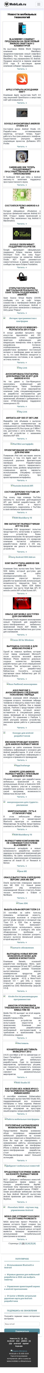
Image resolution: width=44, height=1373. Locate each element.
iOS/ (18, 1341)
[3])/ (10, 1343)
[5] (31, 1243)
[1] (20, 1243)
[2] (22, 1338)
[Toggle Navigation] (38, 4)
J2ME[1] (24, 1341)
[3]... (26, 1338)
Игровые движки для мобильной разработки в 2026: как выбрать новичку (22, 1277)
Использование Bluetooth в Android (19, 1266)
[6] (34, 1243)
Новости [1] (15, 1338)
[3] (26, 1243)
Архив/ (26, 1343)
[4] (29, 1243)
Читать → (22, 69)
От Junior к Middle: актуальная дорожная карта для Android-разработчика (20, 1298)
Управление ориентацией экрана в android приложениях (22, 1287)
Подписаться (22, 1331)
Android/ (11, 1341)
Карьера (19, 1346)
